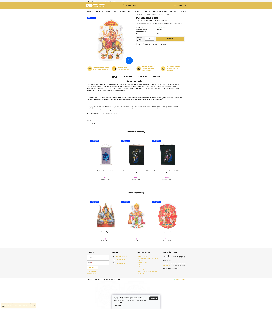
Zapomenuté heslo (92, 273)
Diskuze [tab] (156, 76)
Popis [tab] (114, 76)
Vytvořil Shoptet (180, 279)
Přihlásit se (92, 268)
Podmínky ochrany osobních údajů (147, 271)
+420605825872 (120, 260)
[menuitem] (90, 11)
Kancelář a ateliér (142, 262)
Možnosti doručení (141, 31)
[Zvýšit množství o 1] (153, 38)
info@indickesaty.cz (121, 257)
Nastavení (118, 305)
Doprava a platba (91, 1)
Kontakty (122, 1)
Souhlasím (154, 298)
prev (88, 161)
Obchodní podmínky (143, 269)
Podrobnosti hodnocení (160, 20)
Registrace (181, 1)
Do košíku (170, 38)
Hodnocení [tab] (142, 76)
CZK (165, 1)
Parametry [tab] (127, 76)
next (184, 161)
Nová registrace (91, 271)
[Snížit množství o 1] (146, 38)
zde (121, 302)
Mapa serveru (141, 273)
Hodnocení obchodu (143, 267)
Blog (138, 265)
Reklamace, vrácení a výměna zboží (108, 1)
